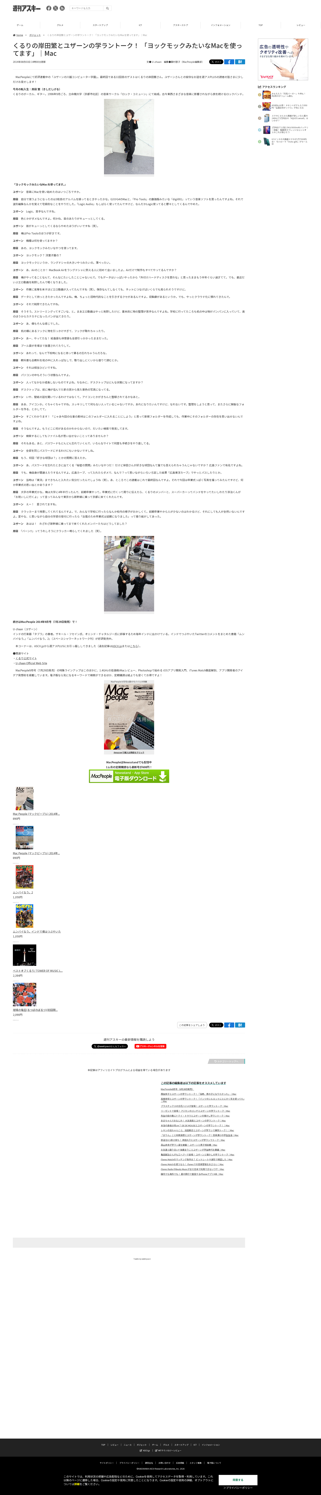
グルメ (20, 25)
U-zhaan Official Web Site (31, 663)
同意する (238, 1480)
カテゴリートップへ (227, 1061)
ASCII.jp (117, 646)
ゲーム (155, 1444)
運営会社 (149, 1462)
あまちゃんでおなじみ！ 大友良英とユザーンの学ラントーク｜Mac (193, 1120)
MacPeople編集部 (192, 61)
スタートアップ (60, 25)
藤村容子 (175, 61)
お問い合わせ (164, 1462)
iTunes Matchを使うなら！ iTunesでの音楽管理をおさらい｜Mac (192, 1164)
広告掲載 (180, 1462)
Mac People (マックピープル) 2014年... (36, 814)
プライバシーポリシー (129, 1462)
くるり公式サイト (26, 658)
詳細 (77, 1484)
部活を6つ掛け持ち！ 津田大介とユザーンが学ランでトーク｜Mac (193, 1140)
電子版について (214, 1462)
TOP (221, 25)
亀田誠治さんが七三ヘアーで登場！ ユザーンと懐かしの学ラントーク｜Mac (197, 1154)
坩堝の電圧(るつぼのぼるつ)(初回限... (35, 1010)
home (19, 35)
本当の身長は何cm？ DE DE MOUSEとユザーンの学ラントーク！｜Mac (195, 1125)
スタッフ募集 (196, 1462)
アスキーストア (140, 25)
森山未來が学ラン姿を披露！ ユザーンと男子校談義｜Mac (189, 1145)
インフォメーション (180, 25)
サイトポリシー (107, 1462)
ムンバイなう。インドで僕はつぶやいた (37, 931)
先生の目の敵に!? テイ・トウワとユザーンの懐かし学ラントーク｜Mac (195, 1116)
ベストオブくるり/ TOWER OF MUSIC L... (38, 971)
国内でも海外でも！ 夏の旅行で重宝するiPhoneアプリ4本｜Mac (192, 1174)
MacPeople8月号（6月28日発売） (177, 1089)
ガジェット (35, 35)
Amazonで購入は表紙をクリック (129, 752)
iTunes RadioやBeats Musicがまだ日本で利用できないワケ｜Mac (192, 1169)
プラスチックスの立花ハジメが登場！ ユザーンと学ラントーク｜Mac (194, 1106)
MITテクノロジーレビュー (169, 1450)
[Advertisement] (247, 9)
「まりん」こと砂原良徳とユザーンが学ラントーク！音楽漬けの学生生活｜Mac (200, 1135)
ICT (100, 25)
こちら (134, 646)
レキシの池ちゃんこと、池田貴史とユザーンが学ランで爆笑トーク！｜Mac (197, 1130)
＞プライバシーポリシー (238, 1487)
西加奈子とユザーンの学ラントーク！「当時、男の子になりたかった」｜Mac (198, 1094)
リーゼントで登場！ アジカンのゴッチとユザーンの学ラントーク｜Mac (195, 1111)
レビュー (260, 25)
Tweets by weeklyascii (142, 1259)
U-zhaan (157, 61)
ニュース (301, 25)
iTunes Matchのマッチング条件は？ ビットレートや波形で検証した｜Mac (197, 1159)
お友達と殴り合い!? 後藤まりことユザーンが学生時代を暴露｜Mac (193, 1150)
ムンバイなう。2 (23, 892)
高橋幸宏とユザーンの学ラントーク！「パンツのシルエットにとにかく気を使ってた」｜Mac (202, 1100)
